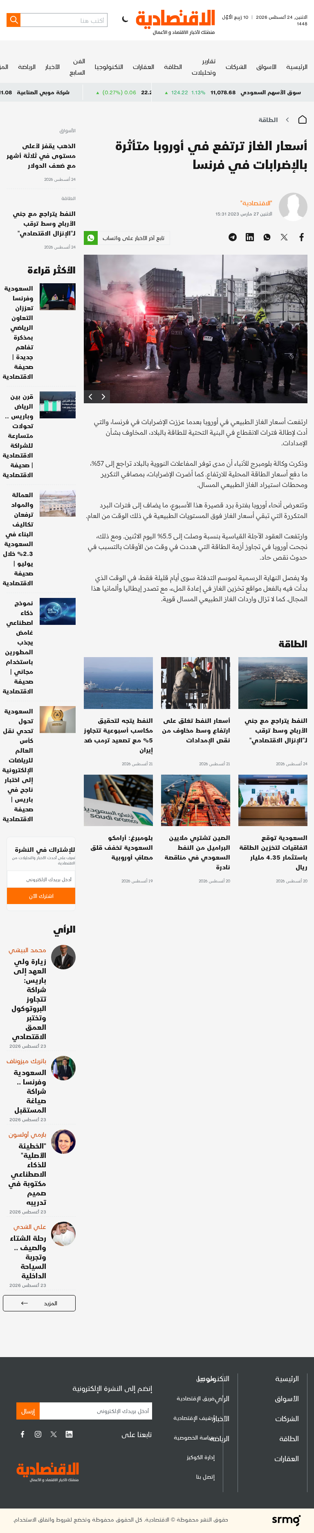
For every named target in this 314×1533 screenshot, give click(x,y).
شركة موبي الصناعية (81, 92)
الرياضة (27, 66)
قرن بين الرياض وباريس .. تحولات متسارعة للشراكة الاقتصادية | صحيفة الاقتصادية (17, 435)
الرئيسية (296, 66)
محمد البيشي (27, 949)
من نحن (205, 1378)
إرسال (28, 1411)
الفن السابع (77, 66)
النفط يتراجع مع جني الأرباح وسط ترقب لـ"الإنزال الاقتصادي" (275, 730)
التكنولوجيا (109, 66)
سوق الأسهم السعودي (270, 92)
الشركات (236, 66)
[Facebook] (22, 1434)
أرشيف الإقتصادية (194, 1417)
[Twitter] (53, 1434)
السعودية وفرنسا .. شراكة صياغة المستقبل (29, 1091)
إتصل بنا (205, 1476)
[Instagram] (38, 1434)
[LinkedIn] (69, 1434)
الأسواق (266, 66)
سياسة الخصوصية (194, 1437)
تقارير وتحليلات (204, 66)
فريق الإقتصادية (196, 1398)
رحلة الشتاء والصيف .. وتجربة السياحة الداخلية (28, 1256)
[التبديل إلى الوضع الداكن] (124, 20)
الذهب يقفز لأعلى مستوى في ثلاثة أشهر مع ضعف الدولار (41, 155)
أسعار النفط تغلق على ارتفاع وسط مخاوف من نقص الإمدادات (196, 730)
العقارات (143, 66)
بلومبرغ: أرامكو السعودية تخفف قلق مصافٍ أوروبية (121, 847)
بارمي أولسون (27, 1134)
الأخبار (52, 66)
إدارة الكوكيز (201, 1456)
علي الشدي (29, 1226)
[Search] (13, 20)
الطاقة (173, 66)
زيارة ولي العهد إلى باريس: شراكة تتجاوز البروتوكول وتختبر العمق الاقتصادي (28, 998)
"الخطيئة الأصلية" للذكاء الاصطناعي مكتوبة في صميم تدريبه (27, 1173)
